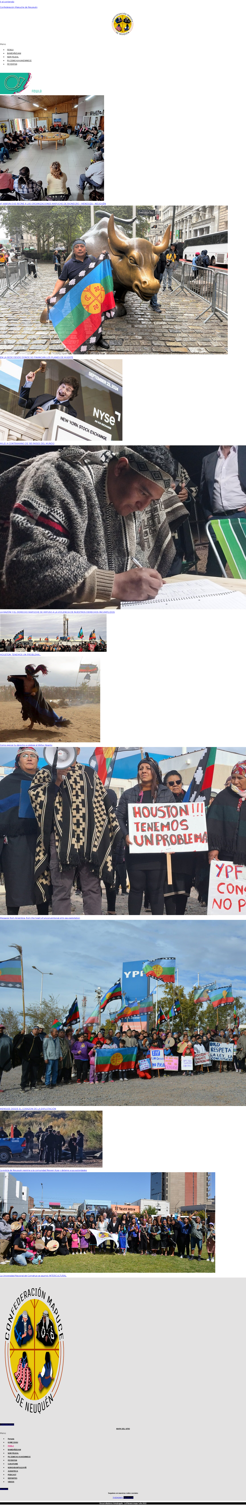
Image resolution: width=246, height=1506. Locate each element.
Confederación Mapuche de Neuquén (18, 7)
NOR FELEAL (13, 57)
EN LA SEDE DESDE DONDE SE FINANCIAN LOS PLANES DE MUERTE (36, 357)
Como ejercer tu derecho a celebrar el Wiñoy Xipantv (26, 745)
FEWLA (10, 50)
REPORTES (12, 1478)
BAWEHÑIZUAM (14, 53)
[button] (97, 44)
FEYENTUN (12, 64)
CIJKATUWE (13, 1464)
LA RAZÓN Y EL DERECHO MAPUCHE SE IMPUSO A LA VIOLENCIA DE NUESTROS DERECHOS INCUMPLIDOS (57, 612)
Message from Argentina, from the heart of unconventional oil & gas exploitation (40, 918)
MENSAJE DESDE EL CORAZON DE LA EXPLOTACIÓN (28, 1109)
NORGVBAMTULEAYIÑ (17, 1468)
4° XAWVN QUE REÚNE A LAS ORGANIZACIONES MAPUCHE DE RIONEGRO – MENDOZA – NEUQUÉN (53, 203)
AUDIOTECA (13, 1471)
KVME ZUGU (13, 1442)
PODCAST (12, 1475)
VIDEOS (11, 1482)
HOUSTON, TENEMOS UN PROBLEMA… (20, 654)
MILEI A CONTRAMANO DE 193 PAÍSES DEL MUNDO (27, 443)
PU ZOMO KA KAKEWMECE (19, 61)
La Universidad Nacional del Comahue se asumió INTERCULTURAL (33, 1275)
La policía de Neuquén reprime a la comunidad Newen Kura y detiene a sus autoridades (43, 1170)
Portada (11, 1439)
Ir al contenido (7, 1)
